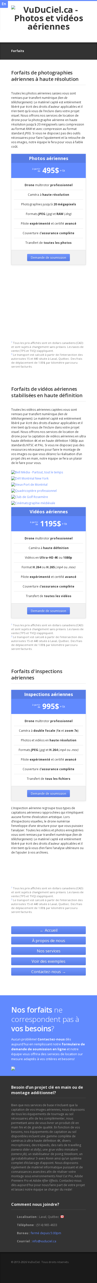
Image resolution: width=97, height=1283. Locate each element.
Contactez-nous (51, 1039)
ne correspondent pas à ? (45, 1019)
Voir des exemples (48, 961)
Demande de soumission (48, 257)
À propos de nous (48, 940)
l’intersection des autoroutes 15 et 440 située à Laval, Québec (47, 356)
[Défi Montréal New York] (29, 478)
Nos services (48, 951)
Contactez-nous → (48, 971)
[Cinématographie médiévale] (33, 503)
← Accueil (48, 930)
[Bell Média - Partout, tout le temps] (37, 472)
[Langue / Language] (4, 4)
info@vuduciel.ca (44, 1241)
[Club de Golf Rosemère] (29, 497)
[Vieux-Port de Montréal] (29, 484)
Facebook (15, 1271)
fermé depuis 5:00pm (46, 1233)
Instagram (22, 1271)
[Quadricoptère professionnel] (34, 491)
